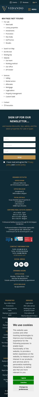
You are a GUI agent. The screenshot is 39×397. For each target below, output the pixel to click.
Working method (11, 63)
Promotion (9, 34)
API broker (9, 70)
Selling (8, 78)
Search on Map (9, 49)
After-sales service (29, 306)
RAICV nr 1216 (17, 215)
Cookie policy (20, 165)
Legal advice (10, 90)
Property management (14, 93)
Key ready (9, 37)
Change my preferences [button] (23, 388)
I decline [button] (23, 382)
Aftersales (9, 84)
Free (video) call (29, 313)
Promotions (9, 306)
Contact (6, 102)
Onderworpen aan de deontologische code (19, 232)
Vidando (6, 58)
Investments (10, 31)
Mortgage (9, 87)
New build (9, 24)
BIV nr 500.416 (16, 219)
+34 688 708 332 (21, 253)
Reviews (25, 2)
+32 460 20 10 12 (21, 249)
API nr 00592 (17, 213)
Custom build (10, 97)
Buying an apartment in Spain (10, 314)
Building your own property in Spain (29, 309)
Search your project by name (10, 309)
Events (14, 2)
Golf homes (10, 40)
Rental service (10, 81)
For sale (6, 22)
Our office (9, 67)
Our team (9, 60)
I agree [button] (23, 378)
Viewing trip (8, 55)
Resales (8, 43)
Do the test (8, 52)
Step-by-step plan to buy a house (29, 317)
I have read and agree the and (19, 163)
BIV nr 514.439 (16, 217)
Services (7, 75)
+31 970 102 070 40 (22, 251)
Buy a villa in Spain (9, 303)
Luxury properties (12, 28)
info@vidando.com (19, 255)
